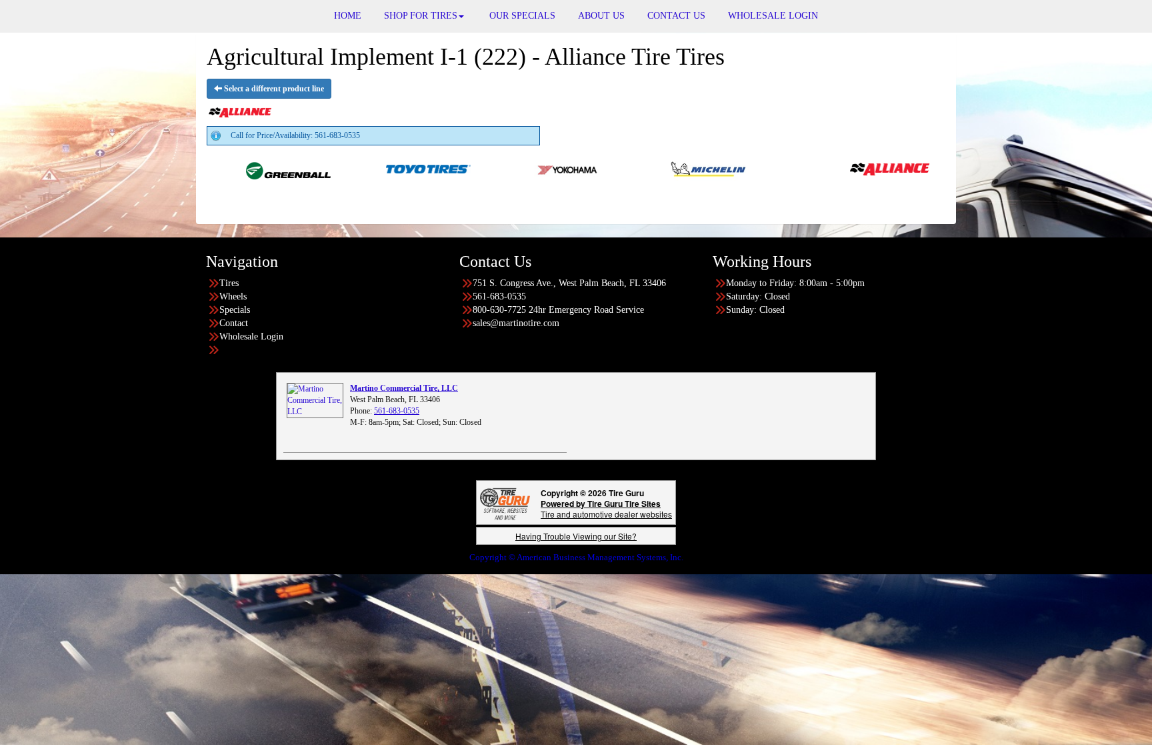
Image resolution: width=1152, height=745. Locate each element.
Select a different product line (273, 88)
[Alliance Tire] (841, 168)
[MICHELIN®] (659, 168)
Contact (233, 323)
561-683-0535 (396, 411)
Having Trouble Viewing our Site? (576, 536)
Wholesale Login (251, 336)
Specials (234, 310)
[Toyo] (379, 168)
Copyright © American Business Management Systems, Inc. (576, 557)
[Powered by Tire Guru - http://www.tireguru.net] (505, 502)
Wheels (233, 296)
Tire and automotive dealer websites (606, 509)
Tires (229, 283)
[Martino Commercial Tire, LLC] (315, 400)
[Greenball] (239, 168)
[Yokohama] (519, 168)
